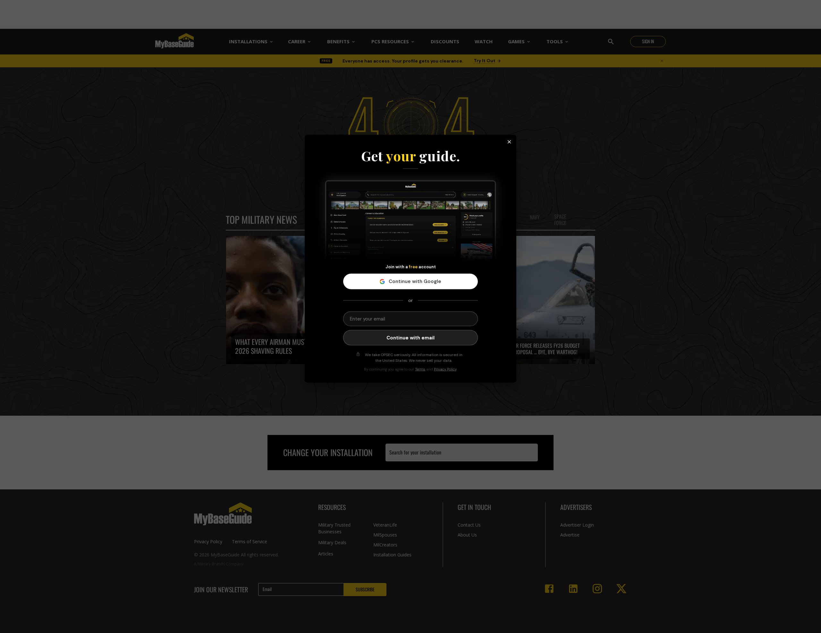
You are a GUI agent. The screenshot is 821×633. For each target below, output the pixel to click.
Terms (420, 369)
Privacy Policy (445, 369)
